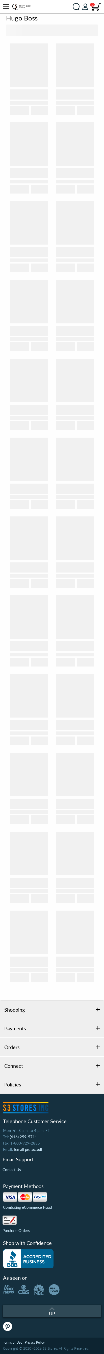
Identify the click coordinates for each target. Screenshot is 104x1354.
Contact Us (12, 1169)
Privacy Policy (35, 1342)
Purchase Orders (16, 1230)
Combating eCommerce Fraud (27, 1207)
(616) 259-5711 (23, 1136)
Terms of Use (12, 1342)
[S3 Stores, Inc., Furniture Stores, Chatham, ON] (28, 1258)
